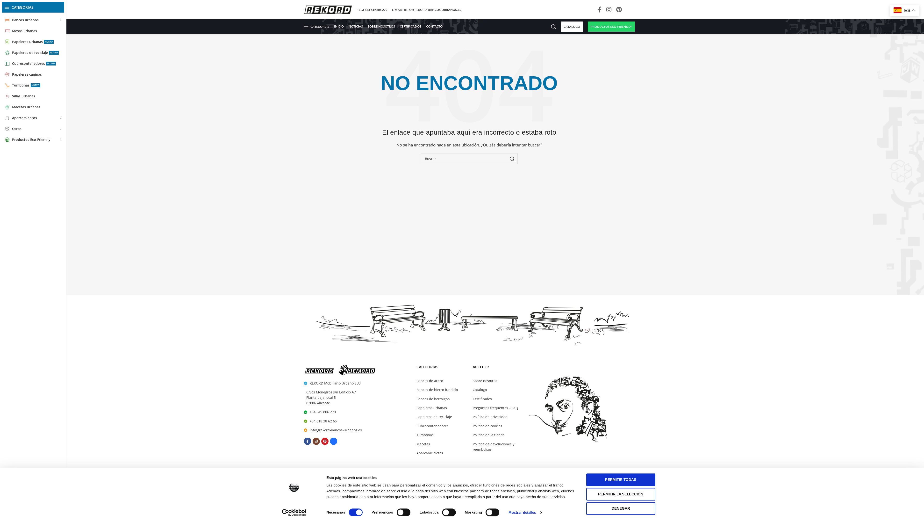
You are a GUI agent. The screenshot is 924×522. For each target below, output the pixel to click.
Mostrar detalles (522, 512)
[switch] (403, 512)
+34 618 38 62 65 (323, 421)
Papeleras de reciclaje (434, 416)
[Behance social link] (629, 9)
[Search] (553, 26)
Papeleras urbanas (431, 408)
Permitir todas (620, 480)
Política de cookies (487, 426)
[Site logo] (328, 9)
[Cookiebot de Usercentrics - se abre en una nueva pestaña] (294, 512)
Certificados (482, 399)
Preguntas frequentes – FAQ (495, 408)
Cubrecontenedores (432, 426)
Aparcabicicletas (429, 453)
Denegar (621, 508)
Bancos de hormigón (433, 399)
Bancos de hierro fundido (437, 389)
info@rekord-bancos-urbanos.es (336, 430)
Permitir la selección (620, 494)
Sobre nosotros (485, 380)
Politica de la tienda (489, 435)
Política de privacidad (490, 416)
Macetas (423, 444)
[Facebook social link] (599, 9)
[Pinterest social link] (619, 9)
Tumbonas (425, 435)
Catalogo (480, 389)
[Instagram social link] (609, 9)
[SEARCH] (512, 158)
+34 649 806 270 (323, 412)
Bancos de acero (429, 380)
